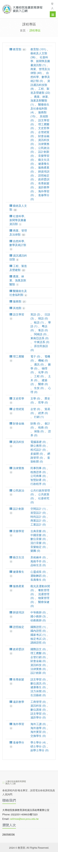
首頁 (23, 30)
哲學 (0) (43, 402)
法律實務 (17, 470)
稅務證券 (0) (38, 472)
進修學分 (17, 744)
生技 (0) (39, 388)
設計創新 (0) (38, 673)
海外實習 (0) (38, 732)
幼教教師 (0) (38, 620)
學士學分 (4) (38, 742)
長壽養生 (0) (38, 579)
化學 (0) (43, 372)
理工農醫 (17, 358)
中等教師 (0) (38, 612)
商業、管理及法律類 (18, 232)
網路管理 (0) (40, 455)
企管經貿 (17, 410)
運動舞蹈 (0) (38, 576)
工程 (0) (39, 376)
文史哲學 (17, 400)
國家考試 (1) (38, 635)
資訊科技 (17, 443)
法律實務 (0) (38, 669)
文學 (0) (35, 398)
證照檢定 (17, 628)
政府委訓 (17, 651)
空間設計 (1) (38, 508)
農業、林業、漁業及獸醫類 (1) (40, 100)
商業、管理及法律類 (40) (40, 71)
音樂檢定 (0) (38, 547)
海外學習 (17, 725)
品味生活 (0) (38, 565)
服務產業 (17, 588)
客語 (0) (43, 330)
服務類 (18, 301)
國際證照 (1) (38, 627)
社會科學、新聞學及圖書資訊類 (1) (40, 61)
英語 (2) (35, 314)
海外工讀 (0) (38, 724)
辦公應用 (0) (38, 445)
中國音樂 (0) (38, 535)
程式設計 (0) (38, 449)
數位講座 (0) (38, 709)
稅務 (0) (43, 427)
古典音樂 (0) (38, 531)
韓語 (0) (43, 318)
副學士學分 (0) (39, 750)
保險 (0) (39, 431)
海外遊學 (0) (38, 728)
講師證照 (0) (38, 642)
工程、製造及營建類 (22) (40, 90)
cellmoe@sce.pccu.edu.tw (24, 819)
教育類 (18, 49)
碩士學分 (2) (38, 746)
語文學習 (17, 316)
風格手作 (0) (38, 561)
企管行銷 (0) (38, 657)
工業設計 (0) (38, 524)
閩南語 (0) (40, 334)
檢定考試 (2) (38, 639)
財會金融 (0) (38, 661)
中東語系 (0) (41, 342)
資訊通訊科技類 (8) (40, 84)
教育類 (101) (38, 49)
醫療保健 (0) (39, 604)
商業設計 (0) (38, 520)
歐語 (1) (39, 322)
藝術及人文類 (18, 207)
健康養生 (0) (38, 687)
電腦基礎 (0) (38, 442)
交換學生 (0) (38, 736)
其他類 (18, 308)
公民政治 (17, 492)
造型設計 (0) (38, 512)
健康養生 (17, 573)
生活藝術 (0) (38, 695)
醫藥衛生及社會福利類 (18, 293)
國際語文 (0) (38, 649)
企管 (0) (35, 409)
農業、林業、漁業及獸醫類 (17, 280)
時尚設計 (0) (38, 516)
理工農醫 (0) (38, 653)
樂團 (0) (35, 551)
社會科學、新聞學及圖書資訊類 (18, 220)
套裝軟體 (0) (40, 459)
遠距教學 (17, 703)
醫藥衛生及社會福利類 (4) (39, 108)
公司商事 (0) (38, 476)
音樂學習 (17, 533)
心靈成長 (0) (38, 572)
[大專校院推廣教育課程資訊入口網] (23, 9)
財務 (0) (35, 423)
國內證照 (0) (38, 631)
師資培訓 (17, 614)
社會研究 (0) (39, 500)
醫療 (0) (43, 384)
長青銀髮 (17, 681)
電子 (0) (35, 356)
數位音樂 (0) (38, 539)
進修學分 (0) (39, 197)
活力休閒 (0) (38, 691)
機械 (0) (43, 360)
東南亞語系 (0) (39, 338)
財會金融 (17, 425)
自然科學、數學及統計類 (18, 245)
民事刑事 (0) (38, 468)
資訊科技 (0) (38, 665)
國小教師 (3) (38, 616)
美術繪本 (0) (38, 557)
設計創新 (17, 510)
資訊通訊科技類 (18, 257)
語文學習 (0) (38, 679)
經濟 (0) (43, 413)
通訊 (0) (39, 364)
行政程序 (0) (38, 484)
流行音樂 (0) (38, 543)
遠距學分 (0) (38, 717)
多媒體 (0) (36, 453)
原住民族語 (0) (39, 348)
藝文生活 (17, 559)
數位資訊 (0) (38, 683)
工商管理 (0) (38, 702)
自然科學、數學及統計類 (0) (40, 77)
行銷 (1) (39, 417)
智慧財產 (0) (38, 480)
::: (3, 782)
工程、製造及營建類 (18, 268)
